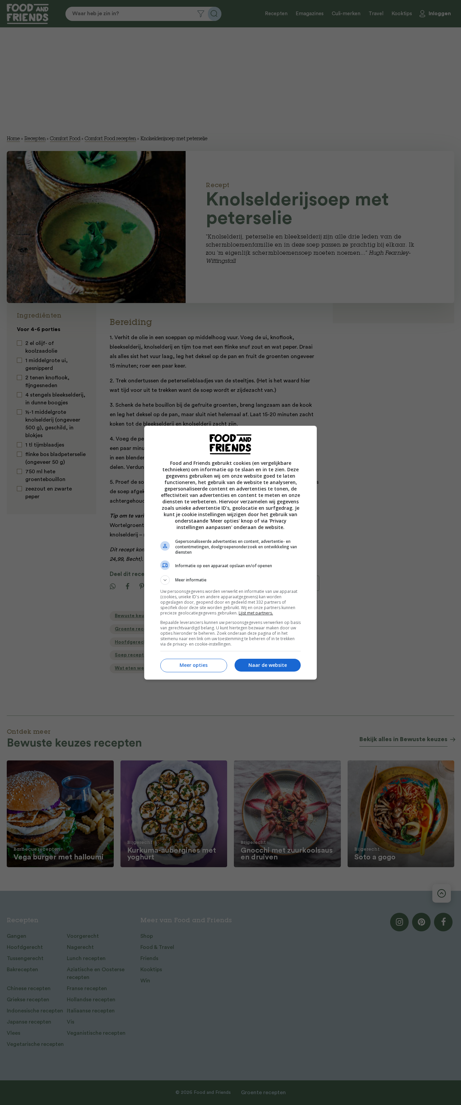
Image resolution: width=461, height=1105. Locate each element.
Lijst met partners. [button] (256, 613)
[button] (230, 580)
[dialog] (230, 553)
